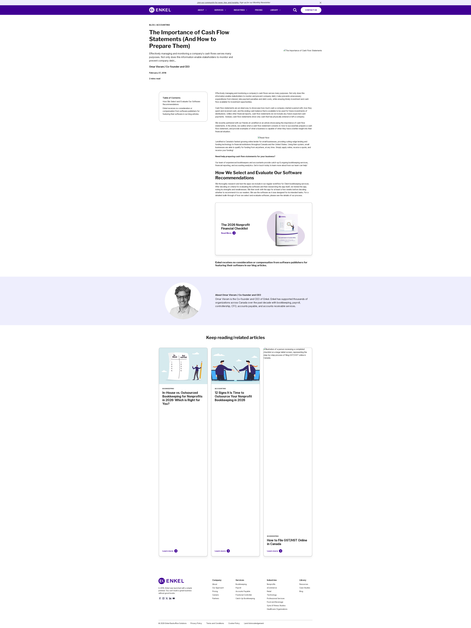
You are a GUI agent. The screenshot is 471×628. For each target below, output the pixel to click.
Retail (269, 591)
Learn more (167, 551)
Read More (226, 233)
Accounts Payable (243, 591)
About (201, 10)
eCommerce (272, 588)
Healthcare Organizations (277, 609)
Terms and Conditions (215, 623)
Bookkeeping (241, 584)
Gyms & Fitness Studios (276, 605)
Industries (239, 10)
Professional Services (276, 598)
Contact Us (311, 10)
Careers (215, 595)
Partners (215, 598)
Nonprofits (271, 584)
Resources (303, 584)
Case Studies (304, 588)
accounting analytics (244, 165)
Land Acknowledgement (254, 623)
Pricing (258, 10)
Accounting (163, 25)
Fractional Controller (244, 595)
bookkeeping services (298, 162)
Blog (152, 25)
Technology (272, 595)
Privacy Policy (196, 623)
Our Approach (218, 588)
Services (218, 10)
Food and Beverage (275, 602)
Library (274, 10)
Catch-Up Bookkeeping (245, 598)
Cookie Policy (234, 623)
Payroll (238, 588)
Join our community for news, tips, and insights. (218, 2)
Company (216, 580)
